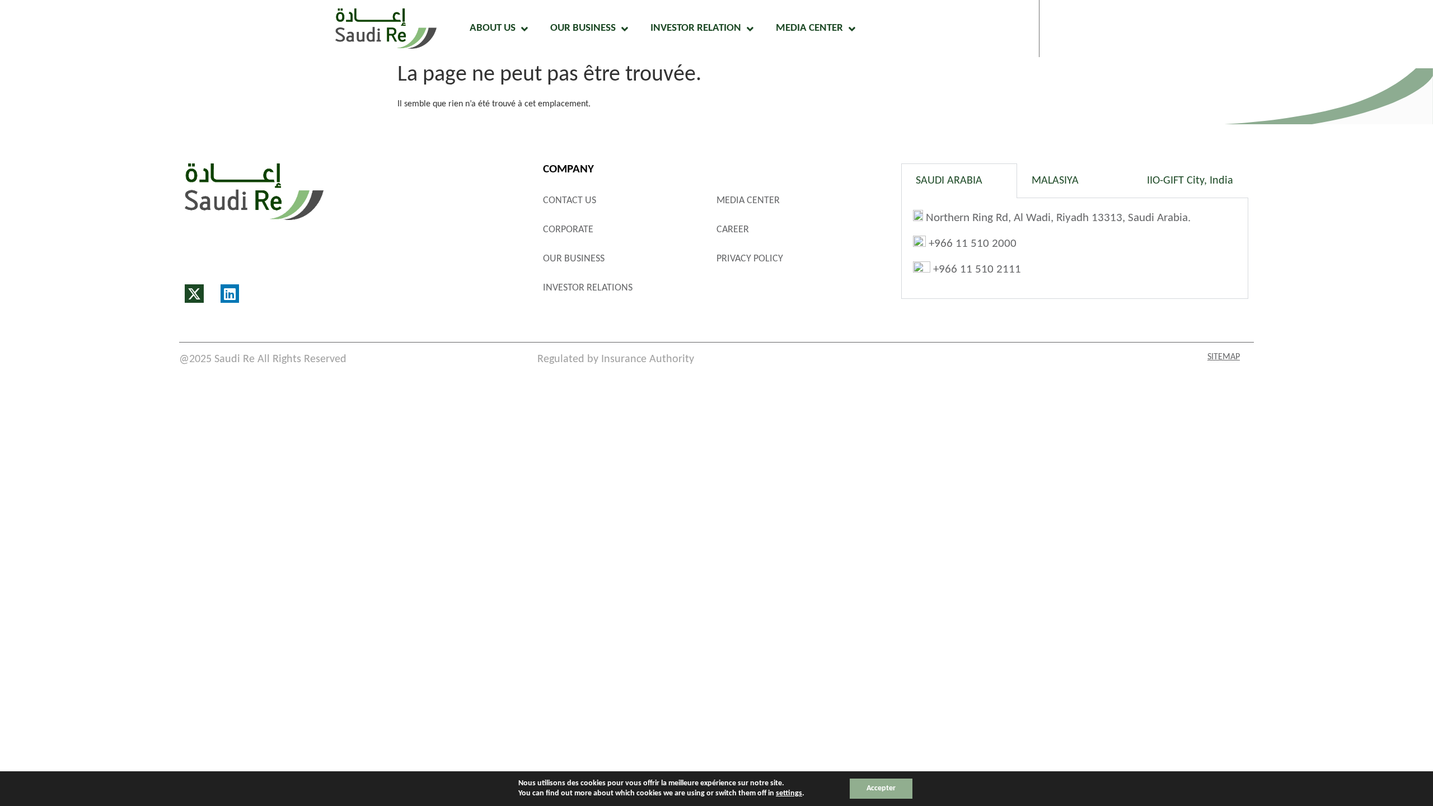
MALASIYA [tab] (1055, 180)
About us (493, 28)
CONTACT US (569, 200)
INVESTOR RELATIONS (588, 288)
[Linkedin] (230, 293)
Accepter (881, 788)
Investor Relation (695, 28)
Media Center (809, 28)
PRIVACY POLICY (749, 259)
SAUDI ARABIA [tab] (949, 180)
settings (789, 793)
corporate (568, 229)
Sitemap (1223, 357)
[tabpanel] (1074, 248)
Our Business (583, 28)
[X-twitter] (194, 293)
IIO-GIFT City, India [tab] (1190, 180)
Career (732, 229)
